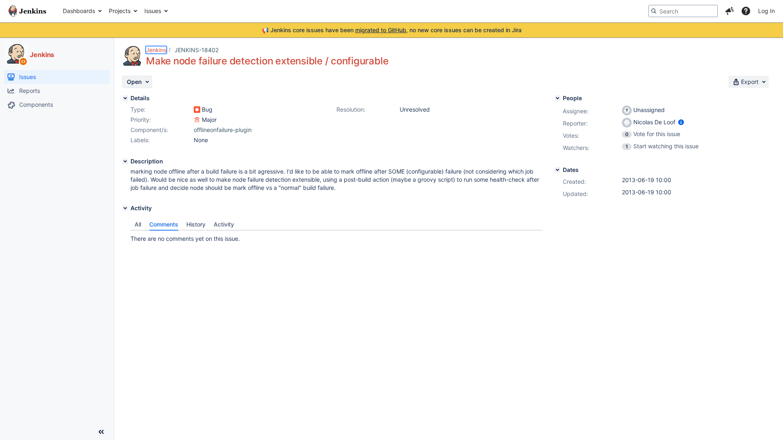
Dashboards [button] (79, 10)
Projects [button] (119, 10)
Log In (766, 10)
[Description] (125, 161)
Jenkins (156, 49)
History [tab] (196, 224)
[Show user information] (681, 122)
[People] (557, 98)
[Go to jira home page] (27, 11)
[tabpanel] (336, 237)
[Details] (125, 98)
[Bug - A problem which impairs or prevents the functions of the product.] (197, 109)
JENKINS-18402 (197, 49)
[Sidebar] (101, 432)
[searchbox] (683, 11)
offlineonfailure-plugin (223, 129)
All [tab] (138, 224)
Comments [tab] (163, 224)
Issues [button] (152, 10)
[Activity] (125, 208)
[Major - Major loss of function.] (197, 120)
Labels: (140, 139)
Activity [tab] (224, 224)
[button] (729, 11)
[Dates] (557, 170)
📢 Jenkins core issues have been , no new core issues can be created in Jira (392, 29)
